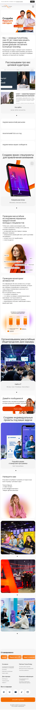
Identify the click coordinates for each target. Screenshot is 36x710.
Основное (5, 664)
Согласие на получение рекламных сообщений (8, 667)
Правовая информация (26, 676)
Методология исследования (26, 668)
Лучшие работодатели (24, 666)
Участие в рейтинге (24, 670)
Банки (4, 657)
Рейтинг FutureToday (25, 664)
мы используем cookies (19, 1)
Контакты (4, 669)
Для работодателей (18, 699)
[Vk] (9, 692)
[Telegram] (3, 692)
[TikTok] (21, 692)
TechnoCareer (5, 680)
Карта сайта (5, 673)
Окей (32, 1)
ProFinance (5, 679)
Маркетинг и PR (15, 657)
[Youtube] (15, 692)
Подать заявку (18, 409)
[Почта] (27, 692)
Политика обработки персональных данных (24, 682)
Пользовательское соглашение (23, 679)
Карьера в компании (7, 671)
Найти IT (4, 682)
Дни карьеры (6, 676)
